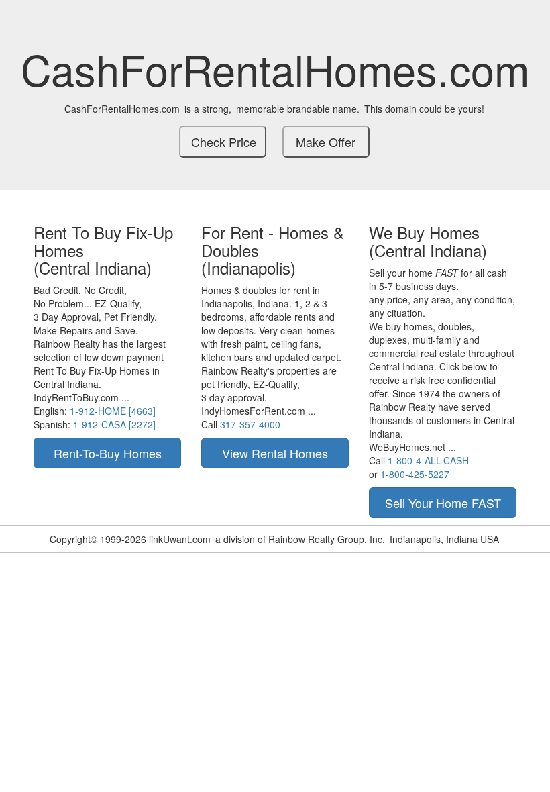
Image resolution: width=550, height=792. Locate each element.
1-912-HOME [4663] (113, 410)
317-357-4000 (250, 424)
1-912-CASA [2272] (114, 424)
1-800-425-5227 (414, 474)
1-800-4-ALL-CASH (428, 460)
